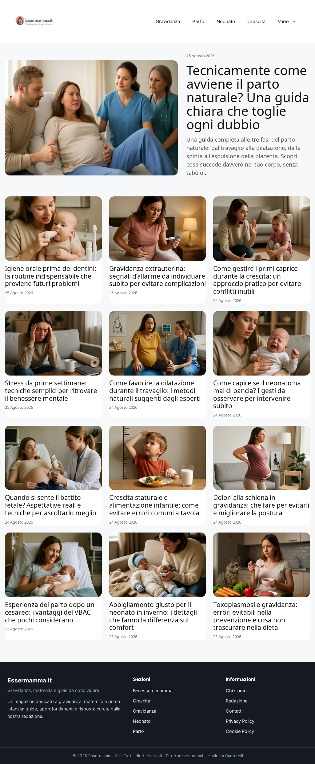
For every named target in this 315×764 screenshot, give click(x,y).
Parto (198, 21)
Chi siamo (236, 691)
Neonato (226, 21)
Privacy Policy (240, 721)
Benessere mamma (153, 691)
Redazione (236, 701)
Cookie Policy (240, 731)
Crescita (256, 21)
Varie (283, 21)
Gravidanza (168, 21)
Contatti (234, 711)
